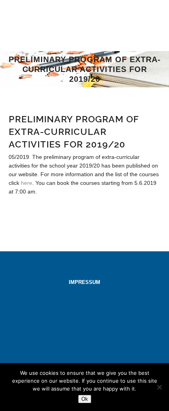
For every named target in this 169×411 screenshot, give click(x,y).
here (26, 183)
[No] (159, 387)
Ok (84, 399)
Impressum (84, 282)
